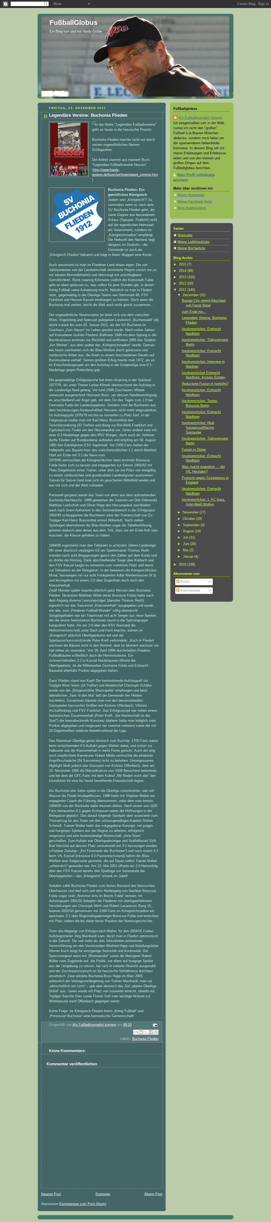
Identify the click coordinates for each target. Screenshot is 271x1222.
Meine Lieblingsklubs (194, 242)
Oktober (189, 519)
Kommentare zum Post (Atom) (82, 1204)
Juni (186, 544)
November (191, 512)
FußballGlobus (73, 22)
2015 (183, 264)
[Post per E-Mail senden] (154, 1025)
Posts (184, 582)
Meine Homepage (191, 195)
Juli (186, 537)
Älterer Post (153, 1194)
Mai (186, 550)
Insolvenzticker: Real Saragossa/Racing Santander (198, 427)
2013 (183, 277)
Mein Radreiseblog (192, 208)
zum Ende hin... (194, 312)
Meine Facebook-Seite (195, 202)
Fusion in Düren (194, 450)
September (192, 525)
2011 (183, 290)
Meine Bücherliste (191, 248)
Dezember (191, 295)
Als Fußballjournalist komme (200, 118)
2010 (183, 564)
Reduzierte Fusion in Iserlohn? (205, 384)
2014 (183, 271)
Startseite (102, 1194)
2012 (183, 283)
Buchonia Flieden (145, 1039)
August (189, 531)
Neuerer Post (51, 1194)
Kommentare (189, 590)
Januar (188, 556)
